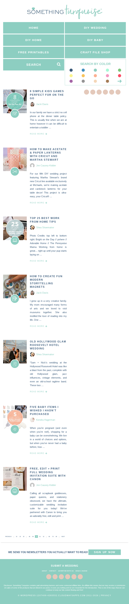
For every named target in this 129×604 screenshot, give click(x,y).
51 (40, 536)
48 (29, 536)
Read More (37, 134)
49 (33, 536)
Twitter (92, 92)
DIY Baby (95, 40)
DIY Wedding (95, 27)
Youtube (118, 92)
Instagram (111, 92)
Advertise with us (66, 571)
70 (52, 536)
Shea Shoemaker (45, 227)
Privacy (106, 595)
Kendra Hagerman (45, 419)
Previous (8, 536)
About (44, 571)
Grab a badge (81, 571)
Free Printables (33, 52)
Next (63, 536)
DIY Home (33, 40)
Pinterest (99, 92)
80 (56, 536)
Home (34, 27)
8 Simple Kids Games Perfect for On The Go (47, 95)
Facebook (86, 92)
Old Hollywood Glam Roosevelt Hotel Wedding (48, 345)
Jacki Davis (42, 104)
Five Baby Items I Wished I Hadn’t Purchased (44, 410)
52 (43, 536)
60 (49, 536)
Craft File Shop (95, 52)
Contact (52, 571)
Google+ (105, 92)
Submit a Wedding (64, 565)
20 (20, 536)
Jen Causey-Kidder (46, 165)
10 (16, 536)
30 (23, 536)
